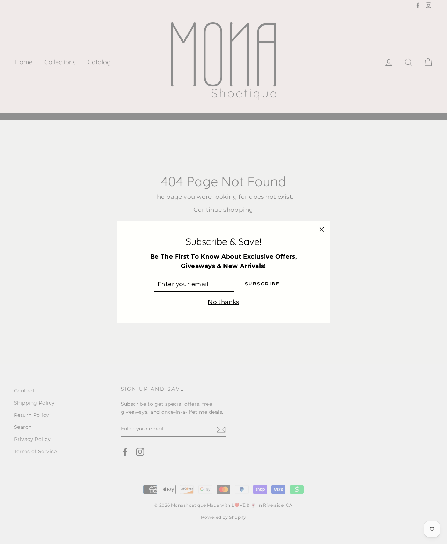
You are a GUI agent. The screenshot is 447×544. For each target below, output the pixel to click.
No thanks (223, 302)
